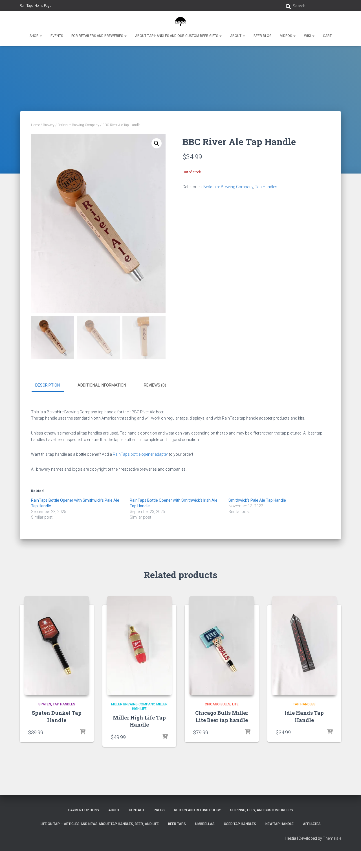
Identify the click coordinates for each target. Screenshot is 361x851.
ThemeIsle (332, 838)
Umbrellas (205, 824)
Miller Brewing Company (133, 704)
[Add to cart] (82, 732)
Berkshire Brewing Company (78, 125)
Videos (286, 36)
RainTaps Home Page (35, 6)
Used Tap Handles (240, 824)
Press (159, 810)
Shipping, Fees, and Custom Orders (261, 810)
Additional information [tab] (102, 385)
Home (35, 125)
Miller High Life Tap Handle (139, 721)
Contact (136, 810)
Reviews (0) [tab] (155, 385)
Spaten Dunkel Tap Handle (57, 716)
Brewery (48, 125)
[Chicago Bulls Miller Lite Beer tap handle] (221, 645)
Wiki (308, 36)
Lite (235, 704)
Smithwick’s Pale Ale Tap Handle (257, 500)
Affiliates (312, 824)
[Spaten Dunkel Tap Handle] (56, 645)
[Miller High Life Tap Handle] (139, 645)
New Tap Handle (279, 824)
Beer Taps (177, 824)
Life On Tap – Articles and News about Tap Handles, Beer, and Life (100, 824)
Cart (327, 36)
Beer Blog (263, 36)
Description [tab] (47, 385)
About (236, 36)
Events (56, 36)
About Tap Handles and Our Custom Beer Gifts (177, 36)
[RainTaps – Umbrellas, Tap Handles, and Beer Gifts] (180, 21)
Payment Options (83, 810)
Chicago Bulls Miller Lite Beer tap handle (221, 716)
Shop (34, 36)
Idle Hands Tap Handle (304, 716)
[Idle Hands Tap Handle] (304, 645)
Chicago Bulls (217, 704)
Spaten (44, 704)
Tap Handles (266, 187)
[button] (40, 36)
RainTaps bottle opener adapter (140, 454)
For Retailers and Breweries (97, 36)
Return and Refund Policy (197, 810)
